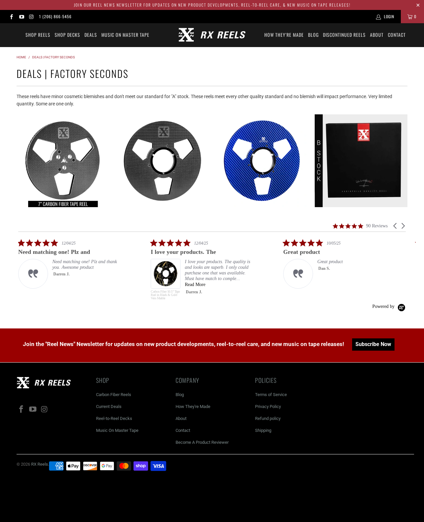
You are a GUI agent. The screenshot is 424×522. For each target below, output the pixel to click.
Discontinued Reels (344, 34)
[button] (395, 226)
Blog (313, 34)
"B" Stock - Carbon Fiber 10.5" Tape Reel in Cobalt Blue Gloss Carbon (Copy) (261, 160)
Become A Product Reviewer (202, 442)
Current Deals (109, 406)
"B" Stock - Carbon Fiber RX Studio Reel (162, 160)
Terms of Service (271, 394)
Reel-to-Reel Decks (114, 418)
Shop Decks (67, 34)
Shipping (263, 430)
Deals (90, 34)
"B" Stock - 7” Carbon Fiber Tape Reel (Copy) (63, 160)
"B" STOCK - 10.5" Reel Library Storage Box (361, 160)
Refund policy (268, 418)
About (377, 34)
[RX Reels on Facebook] (11, 16)
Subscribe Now (373, 344)
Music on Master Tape (125, 34)
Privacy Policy (268, 406)
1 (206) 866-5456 (55, 16)
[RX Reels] (212, 35)
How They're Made (284, 34)
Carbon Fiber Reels (113, 394)
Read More (195, 284)
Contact (397, 34)
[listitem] (68, 264)
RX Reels (39, 464)
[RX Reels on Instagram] (31, 16)
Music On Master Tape (117, 430)
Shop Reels (38, 34)
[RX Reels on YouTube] (21, 16)
